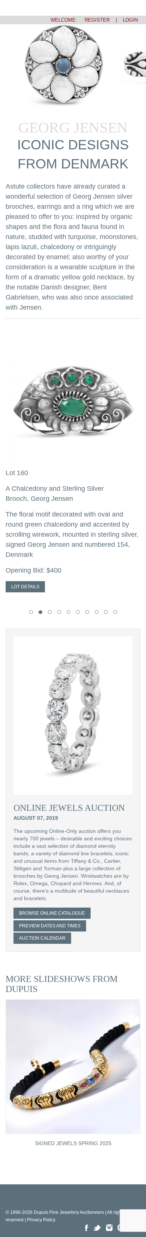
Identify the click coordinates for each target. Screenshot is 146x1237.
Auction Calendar (42, 938)
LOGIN (130, 20)
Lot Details (25, 586)
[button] (31, 612)
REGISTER (94, 20)
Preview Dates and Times (49, 925)
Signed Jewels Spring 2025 (73, 1143)
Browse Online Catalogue (52, 913)
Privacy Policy (41, 1219)
